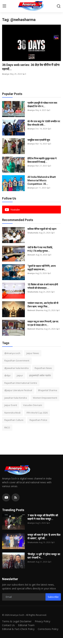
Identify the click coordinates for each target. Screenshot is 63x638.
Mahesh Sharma (35, 310)
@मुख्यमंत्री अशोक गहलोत (40, 375)
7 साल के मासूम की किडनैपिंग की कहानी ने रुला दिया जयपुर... (42, 517)
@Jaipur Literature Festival (18, 390)
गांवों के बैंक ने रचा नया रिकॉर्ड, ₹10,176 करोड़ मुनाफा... (40, 249)
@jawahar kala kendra (16, 368)
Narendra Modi (12, 412)
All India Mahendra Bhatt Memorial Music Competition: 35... (41, 180)
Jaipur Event (10, 405)
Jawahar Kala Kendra (15, 397)
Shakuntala (32, 232)
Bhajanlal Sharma (47, 390)
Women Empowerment (45, 397)
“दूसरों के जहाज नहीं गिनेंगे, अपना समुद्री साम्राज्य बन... (41, 268)
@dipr (7, 375)
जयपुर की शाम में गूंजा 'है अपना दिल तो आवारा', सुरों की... (43, 536)
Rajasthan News (43, 368)
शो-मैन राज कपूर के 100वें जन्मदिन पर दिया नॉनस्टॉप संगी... (43, 123)
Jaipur (20, 375)
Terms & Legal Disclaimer (16, 621)
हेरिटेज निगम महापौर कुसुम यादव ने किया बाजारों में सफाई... (42, 160)
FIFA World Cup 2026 (37, 412)
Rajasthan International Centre (20, 382)
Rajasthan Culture (13, 420)
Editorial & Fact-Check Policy (18, 629)
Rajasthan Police (38, 420)
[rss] (16, 497)
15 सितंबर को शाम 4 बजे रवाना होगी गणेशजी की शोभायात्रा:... (42, 286)
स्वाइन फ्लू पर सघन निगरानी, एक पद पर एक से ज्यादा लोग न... (42, 323)
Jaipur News (32, 353)
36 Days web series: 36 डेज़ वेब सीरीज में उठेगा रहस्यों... (30, 67)
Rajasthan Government (16, 360)
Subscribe (53, 596)
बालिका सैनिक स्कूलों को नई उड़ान (41, 228)
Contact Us (8, 625)
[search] (58, 6)
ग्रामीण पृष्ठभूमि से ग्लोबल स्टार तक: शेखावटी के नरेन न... (42, 104)
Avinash (31, 254)
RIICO (7, 427)
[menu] (4, 6)
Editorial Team (26, 625)
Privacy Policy (42, 621)
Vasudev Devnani (32, 405)
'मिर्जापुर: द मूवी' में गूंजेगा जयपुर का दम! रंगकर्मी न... (43, 556)
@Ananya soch (12, 353)
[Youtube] (6, 497)
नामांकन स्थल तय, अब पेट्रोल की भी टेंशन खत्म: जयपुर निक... (42, 305)
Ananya (5, 74)
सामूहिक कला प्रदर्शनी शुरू (38, 139)
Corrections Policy (48, 629)
